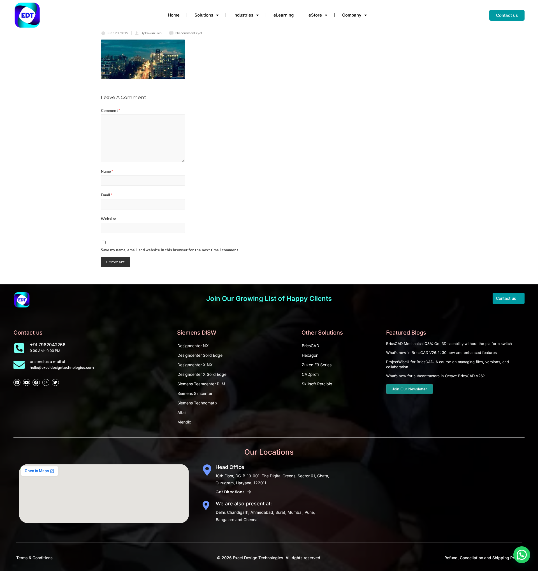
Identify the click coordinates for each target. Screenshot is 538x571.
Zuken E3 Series (316, 364)
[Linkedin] (16, 382)
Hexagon (310, 355)
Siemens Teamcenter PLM (201, 383)
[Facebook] (36, 382)
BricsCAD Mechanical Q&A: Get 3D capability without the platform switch (449, 343)
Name (107, 171)
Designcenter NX (193, 345)
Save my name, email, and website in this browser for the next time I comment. (170, 250)
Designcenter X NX (195, 364)
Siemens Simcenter (194, 393)
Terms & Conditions (34, 557)
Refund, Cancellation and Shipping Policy (483, 557)
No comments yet (188, 33)
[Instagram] (45, 382)
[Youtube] (26, 382)
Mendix (184, 422)
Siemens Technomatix (197, 402)
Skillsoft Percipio (317, 383)
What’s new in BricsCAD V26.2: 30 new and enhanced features (441, 352)
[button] (521, 554)
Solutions (203, 15)
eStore (315, 15)
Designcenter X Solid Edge (201, 374)
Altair (182, 412)
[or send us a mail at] (19, 364)
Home (174, 15)
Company (351, 15)
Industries (243, 15)
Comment (110, 110)
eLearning (283, 15)
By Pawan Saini (152, 33)
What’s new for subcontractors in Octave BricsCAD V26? (435, 376)
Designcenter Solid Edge (199, 355)
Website (108, 219)
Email (106, 195)
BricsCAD (310, 345)
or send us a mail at (47, 361)
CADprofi (310, 374)
